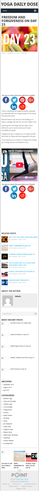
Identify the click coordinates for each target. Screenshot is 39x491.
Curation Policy (30, 484)
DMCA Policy (14, 486)
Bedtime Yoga (7, 398)
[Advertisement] (19, 74)
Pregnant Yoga (8, 429)
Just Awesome (7, 424)
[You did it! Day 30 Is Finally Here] (7, 456)
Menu (5, 11)
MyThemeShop (23, 481)
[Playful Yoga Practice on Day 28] (31, 456)
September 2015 (8, 384)
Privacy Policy (27, 486)
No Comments (13, 239)
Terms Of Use (21, 489)
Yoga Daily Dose (19, 4)
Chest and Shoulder (9, 401)
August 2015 (7, 387)
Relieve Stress (7, 432)
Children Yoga (7, 404)
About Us (5, 484)
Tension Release (8, 440)
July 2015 (6, 390)
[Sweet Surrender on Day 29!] (19, 456)
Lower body (7, 426)
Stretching (6, 438)
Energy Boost (7, 410)
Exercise (5, 412)
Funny (5, 421)
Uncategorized (7, 443)
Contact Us (16, 484)
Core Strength (7, 407)
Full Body (24, 53)
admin (3, 53)
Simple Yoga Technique (10, 435)
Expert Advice (7, 415)
